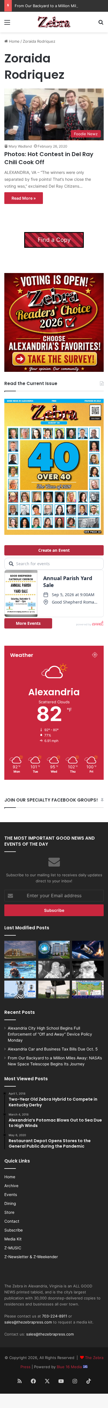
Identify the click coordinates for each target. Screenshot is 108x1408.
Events (10, 1194)
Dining (10, 1203)
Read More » (24, 198)
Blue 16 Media (70, 1366)
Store (9, 1212)
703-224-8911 (54, 1316)
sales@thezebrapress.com (28, 1322)
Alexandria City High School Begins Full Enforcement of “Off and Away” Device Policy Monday (50, 1034)
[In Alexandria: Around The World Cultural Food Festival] (88, 989)
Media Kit (13, 1239)
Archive (11, 1185)
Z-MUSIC (12, 1248)
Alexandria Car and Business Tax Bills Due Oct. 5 (53, 1049)
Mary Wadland (20, 146)
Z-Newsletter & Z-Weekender (31, 1256)
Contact (11, 1221)
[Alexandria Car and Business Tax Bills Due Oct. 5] (54, 950)
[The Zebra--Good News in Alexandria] (54, 22)
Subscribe (13, 1230)
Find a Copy (54, 239)
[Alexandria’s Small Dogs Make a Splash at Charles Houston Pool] (20, 970)
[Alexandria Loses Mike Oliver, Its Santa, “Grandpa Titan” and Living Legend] (88, 970)
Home (14, 41)
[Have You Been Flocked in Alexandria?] (54, 989)
